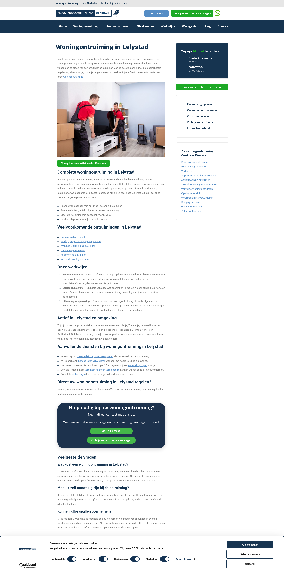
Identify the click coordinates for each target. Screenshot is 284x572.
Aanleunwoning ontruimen (195, 179)
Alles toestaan (250, 544)
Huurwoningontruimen (73, 250)
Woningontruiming (86, 26)
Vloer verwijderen (117, 26)
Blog (208, 26)
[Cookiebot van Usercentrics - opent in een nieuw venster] (27, 565)
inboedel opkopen (137, 365)
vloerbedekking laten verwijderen (95, 356)
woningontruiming (73, 76)
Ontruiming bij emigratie (74, 237)
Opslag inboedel (190, 193)
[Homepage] (87, 15)
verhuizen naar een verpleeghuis (102, 369)
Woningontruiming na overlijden (78, 245)
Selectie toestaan (250, 554)
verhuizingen (79, 374)
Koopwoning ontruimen (73, 254)
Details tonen (183, 559)
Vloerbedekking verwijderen (197, 197)
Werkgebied (190, 26)
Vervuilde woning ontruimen (76, 259)
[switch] (103, 559)
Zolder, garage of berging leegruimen (81, 241)
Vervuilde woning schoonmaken (199, 184)
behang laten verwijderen (91, 360)
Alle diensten (145, 26)
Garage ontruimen (191, 206)
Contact (223, 26)
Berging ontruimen (191, 202)
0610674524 (158, 13)
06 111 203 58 (111, 431)
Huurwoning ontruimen (194, 166)
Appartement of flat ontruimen (198, 175)
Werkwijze (168, 26)
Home (63, 26)
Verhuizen (186, 171)
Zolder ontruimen (191, 211)
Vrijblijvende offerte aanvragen (192, 13)
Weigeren (250, 563)
